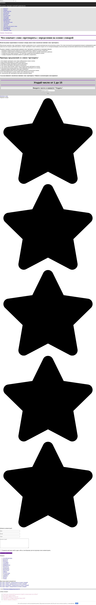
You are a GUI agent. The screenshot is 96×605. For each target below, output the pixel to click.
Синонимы (6, 23)
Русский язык (6, 15)
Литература (6, 12)
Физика (5, 10)
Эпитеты (5, 25)
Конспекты (6, 566)
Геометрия (6, 16)
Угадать (48, 93)
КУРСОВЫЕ (6, 29)
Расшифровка (6, 27)
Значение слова (7, 30)
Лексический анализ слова (10, 26)
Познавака (2, 2)
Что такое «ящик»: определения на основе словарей (13, 586)
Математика (6, 21)
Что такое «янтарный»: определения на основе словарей (14, 585)
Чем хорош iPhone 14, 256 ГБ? (10, 597)
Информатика (6, 19)
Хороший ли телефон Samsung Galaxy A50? (14, 598)
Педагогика (6, 570)
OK (76, 603)
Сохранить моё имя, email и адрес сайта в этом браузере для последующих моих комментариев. (26, 550)
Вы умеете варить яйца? (9, 595)
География (6, 18)
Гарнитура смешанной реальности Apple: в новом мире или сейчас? (20, 594)
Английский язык (8, 22)
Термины (5, 575)
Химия (5, 578)
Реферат (5, 571)
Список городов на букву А (10, 599)
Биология (5, 14)
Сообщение (6, 574)
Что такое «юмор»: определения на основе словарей (13, 583)
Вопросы (5, 8)
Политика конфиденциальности (11, 589)
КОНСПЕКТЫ (7, 11)
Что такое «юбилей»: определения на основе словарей (14, 582)
